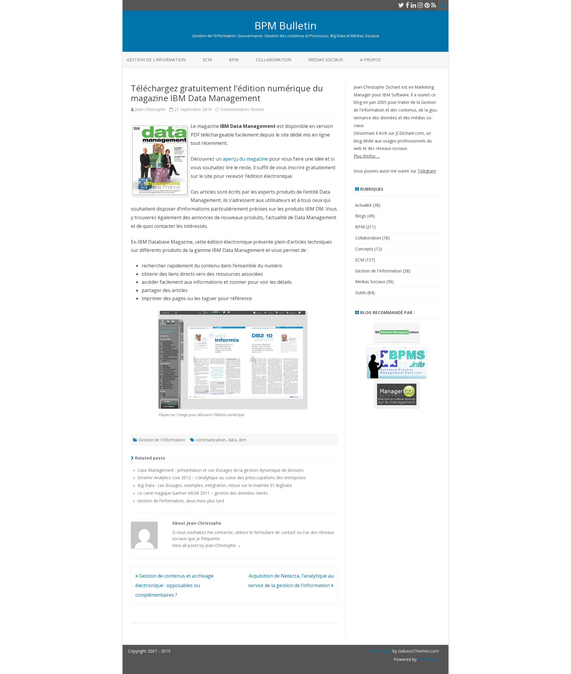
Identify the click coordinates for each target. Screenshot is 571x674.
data (232, 440)
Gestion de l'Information (162, 440)
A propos (370, 59)
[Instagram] (420, 5)
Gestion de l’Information (156, 59)
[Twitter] (401, 5)
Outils (360, 292)
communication (211, 440)
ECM (207, 59)
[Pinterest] (427, 5)
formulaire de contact (275, 532)
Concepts (364, 249)
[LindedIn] (413, 5)
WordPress (428, 659)
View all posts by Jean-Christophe (206, 545)
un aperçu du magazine (242, 159)
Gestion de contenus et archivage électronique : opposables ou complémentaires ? (174, 585)
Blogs (360, 216)
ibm (242, 440)
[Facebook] (407, 5)
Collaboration (273, 59)
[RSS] (433, 5)
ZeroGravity (380, 651)
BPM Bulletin (286, 25)
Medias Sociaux (325, 59)
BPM (234, 59)
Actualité (363, 205)
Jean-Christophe (150, 109)
